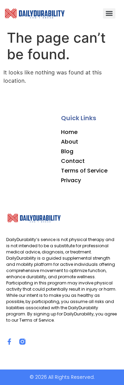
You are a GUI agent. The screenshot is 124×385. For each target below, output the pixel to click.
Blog (67, 151)
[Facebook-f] (9, 342)
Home (69, 132)
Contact (73, 161)
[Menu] (109, 13)
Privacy (71, 180)
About (69, 141)
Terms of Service (84, 170)
